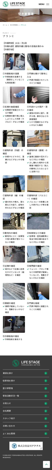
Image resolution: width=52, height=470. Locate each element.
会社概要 (7, 411)
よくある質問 (9, 433)
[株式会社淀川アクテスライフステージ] (14, 4)
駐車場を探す (9, 381)
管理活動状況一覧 (11, 396)
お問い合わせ (9, 426)
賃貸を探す (8, 373)
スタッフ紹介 (9, 418)
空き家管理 (8, 388)
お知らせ (7, 403)
